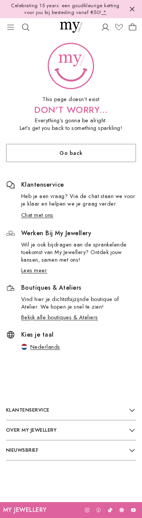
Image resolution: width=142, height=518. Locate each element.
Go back (70, 153)
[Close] (132, 9)
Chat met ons (37, 215)
